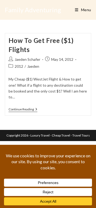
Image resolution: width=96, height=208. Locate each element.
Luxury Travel (40, 135)
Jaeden (33, 66)
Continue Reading (23, 109)
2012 (19, 66)
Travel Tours (81, 135)
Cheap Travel (61, 135)
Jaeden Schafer (27, 59)
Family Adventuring (33, 10)
